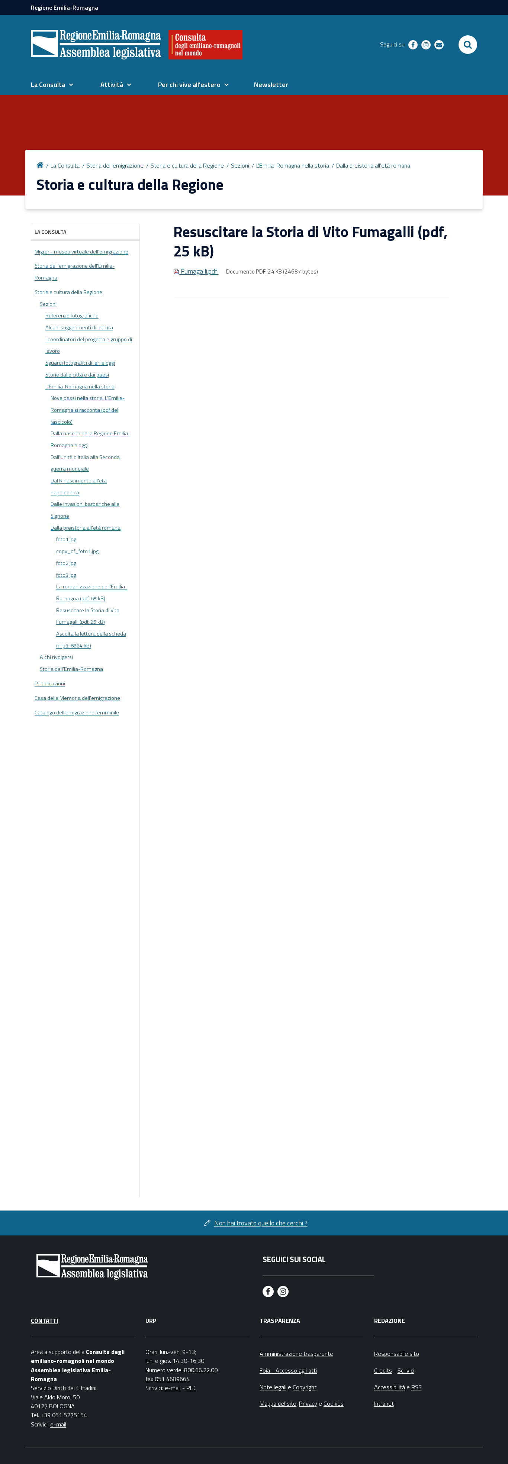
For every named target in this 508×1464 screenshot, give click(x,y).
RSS (416, 1387)
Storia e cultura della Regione (187, 165)
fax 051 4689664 (167, 1378)
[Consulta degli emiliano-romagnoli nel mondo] (205, 44)
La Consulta (65, 165)
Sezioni (240, 165)
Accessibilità (389, 1387)
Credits (383, 1370)
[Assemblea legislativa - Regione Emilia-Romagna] (96, 44)
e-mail (58, 1424)
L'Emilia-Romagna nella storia (292, 165)
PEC (191, 1387)
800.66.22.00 (201, 1370)
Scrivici (406, 1370)
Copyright (304, 1387)
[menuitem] (52, 84)
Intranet (384, 1403)
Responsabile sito (396, 1353)
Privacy (308, 1403)
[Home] (41, 164)
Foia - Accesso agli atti (288, 1370)
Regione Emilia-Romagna (64, 7)
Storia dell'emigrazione (115, 165)
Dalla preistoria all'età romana (373, 165)
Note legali (273, 1387)
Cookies (334, 1403)
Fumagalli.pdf (199, 271)
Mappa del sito (278, 1403)
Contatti (44, 1320)
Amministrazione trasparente (296, 1353)
